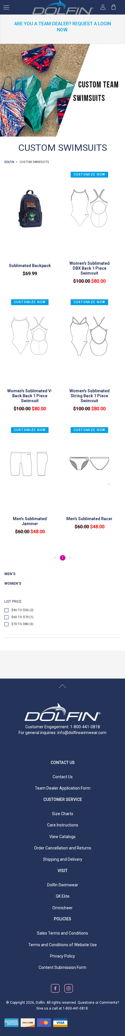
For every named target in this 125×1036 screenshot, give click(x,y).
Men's (9, 574)
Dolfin (9, 162)
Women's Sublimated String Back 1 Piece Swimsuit (89, 396)
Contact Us (63, 762)
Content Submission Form (62, 967)
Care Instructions (62, 825)
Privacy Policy (62, 956)
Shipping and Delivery (62, 859)
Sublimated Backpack (30, 265)
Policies (62, 919)
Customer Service (62, 799)
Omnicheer (62, 908)
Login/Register (103, 7)
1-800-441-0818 (75, 1008)
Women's (12, 583)
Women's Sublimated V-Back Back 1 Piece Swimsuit (29, 396)
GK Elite (62, 896)
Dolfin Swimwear (62, 885)
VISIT (62, 870)
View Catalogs (62, 836)
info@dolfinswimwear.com (81, 732)
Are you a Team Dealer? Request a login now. (62, 27)
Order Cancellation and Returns (62, 848)
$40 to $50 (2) (22, 610)
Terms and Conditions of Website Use (62, 944)
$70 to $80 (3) (22, 624)
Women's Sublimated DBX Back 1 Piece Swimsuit (89, 268)
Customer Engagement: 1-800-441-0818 (62, 726)
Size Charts (62, 813)
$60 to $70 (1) (22, 617)
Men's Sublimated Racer (89, 518)
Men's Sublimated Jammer (30, 521)
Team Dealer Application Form (62, 788)
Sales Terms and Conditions (62, 933)
